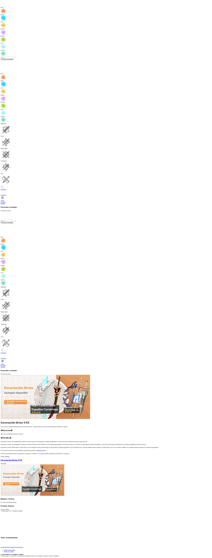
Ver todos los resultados (7, 59)
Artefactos (3, 195)
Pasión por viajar (41, 450)
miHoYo (7, 456)
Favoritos (3, 202)
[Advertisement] (50, 523)
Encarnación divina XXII (11, 460)
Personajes (3, 189)
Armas (2, 200)
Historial (3, 203)
